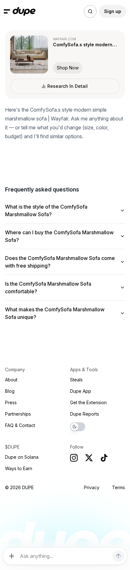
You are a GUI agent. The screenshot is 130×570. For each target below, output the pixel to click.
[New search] (90, 11)
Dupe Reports (84, 414)
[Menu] (7, 11)
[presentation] (65, 285)
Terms (118, 487)
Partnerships (18, 414)
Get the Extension (88, 402)
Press (11, 402)
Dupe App (80, 391)
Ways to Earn (18, 468)
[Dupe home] (24, 11)
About (11, 379)
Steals (76, 379)
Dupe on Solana (21, 457)
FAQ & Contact (20, 425)
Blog (10, 391)
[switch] (77, 426)
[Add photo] (12, 556)
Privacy (91, 487)
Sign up (112, 11)
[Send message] (118, 556)
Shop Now (68, 67)
